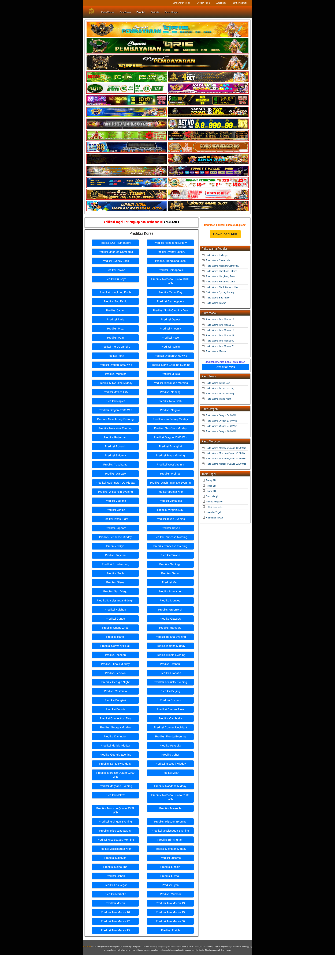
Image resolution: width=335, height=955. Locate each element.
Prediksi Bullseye (115, 279)
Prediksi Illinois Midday (115, 663)
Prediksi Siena (115, 582)
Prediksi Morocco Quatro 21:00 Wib (170, 797)
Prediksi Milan (170, 772)
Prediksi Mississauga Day (115, 830)
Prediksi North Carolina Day (170, 310)
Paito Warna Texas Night (218, 398)
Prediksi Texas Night (115, 518)
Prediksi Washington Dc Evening (170, 482)
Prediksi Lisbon (115, 875)
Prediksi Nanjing (170, 392)
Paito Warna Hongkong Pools (221, 276)
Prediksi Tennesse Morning (170, 537)
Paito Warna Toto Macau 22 (220, 335)
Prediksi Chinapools (170, 269)
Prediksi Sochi (115, 573)
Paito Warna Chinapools (218, 260)
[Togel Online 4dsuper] (167, 69)
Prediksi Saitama (115, 455)
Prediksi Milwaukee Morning (170, 382)
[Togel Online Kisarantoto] (208, 81)
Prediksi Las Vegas (115, 885)
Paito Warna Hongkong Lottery (221, 271)
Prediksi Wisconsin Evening (115, 491)
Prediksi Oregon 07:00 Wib (115, 410)
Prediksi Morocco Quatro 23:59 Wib (115, 810)
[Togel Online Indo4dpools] (126, 210)
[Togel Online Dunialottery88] (208, 151)
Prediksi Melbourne (115, 866)
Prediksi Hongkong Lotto (170, 260)
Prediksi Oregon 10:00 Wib (115, 364)
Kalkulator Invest (214, 517)
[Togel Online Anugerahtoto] (126, 187)
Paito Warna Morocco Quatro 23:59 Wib (226, 458)
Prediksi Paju (115, 337)
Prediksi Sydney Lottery (170, 251)
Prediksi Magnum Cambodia (115, 251)
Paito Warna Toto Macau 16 (220, 325)
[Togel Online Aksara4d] (126, 175)
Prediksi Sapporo (115, 527)
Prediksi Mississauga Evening (170, 830)
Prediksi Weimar (170, 473)
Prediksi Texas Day (170, 292)
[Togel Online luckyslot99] (208, 128)
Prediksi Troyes (170, 527)
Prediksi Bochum (170, 700)
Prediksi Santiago (170, 564)
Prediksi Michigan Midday (170, 848)
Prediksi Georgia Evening (115, 754)
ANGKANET (171, 222)
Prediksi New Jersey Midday (170, 419)
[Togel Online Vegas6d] (126, 163)
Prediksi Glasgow (170, 618)
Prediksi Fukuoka (170, 745)
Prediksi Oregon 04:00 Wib (170, 355)
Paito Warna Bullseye (217, 255)
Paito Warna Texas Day (218, 383)
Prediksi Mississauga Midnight (115, 600)
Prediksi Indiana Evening (170, 636)
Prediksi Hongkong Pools (115, 292)
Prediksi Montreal (170, 600)
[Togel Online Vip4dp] (208, 116)
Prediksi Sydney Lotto (115, 260)
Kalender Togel (213, 512)
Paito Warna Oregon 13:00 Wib (221, 420)
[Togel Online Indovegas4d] (208, 210)
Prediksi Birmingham (170, 839)
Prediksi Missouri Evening (170, 821)
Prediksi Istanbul (170, 663)
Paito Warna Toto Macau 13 (220, 319)
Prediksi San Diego (115, 591)
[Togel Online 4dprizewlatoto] (126, 199)
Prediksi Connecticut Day (115, 718)
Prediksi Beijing (170, 691)
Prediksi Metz (170, 582)
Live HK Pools (203, 2)
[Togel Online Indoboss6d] (208, 104)
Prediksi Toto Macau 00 (170, 921)
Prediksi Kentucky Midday (115, 763)
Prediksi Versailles (170, 500)
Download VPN (225, 366)
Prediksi (140, 12)
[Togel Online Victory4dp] (126, 116)
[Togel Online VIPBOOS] (167, 36)
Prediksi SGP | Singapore (115, 242)
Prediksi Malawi (115, 795)
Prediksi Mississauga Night (115, 848)
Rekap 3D (211, 485)
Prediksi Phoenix (170, 328)
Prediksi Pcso (170, 337)
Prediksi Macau (115, 903)
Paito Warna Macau (216, 351)
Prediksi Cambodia (170, 718)
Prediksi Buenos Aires (170, 709)
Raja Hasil (87, 947)
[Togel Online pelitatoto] (126, 93)
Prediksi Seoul (170, 573)
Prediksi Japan (115, 310)
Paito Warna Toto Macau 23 (220, 346)
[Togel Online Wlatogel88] (208, 140)
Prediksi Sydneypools (170, 301)
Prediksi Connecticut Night (170, 727)
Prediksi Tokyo (115, 546)
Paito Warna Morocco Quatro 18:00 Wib (226, 448)
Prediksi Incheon (115, 654)
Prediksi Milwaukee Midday (115, 382)
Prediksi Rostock (115, 446)
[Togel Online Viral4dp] (208, 93)
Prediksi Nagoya (170, 410)
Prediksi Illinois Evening (170, 654)
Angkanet (221, 2)
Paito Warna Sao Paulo (217, 297)
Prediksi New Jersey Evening (115, 419)
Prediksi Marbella (115, 894)
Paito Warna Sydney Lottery (220, 292)
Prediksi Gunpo (115, 618)
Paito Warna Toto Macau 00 (220, 340)
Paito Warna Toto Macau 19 (220, 330)
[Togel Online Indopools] (208, 199)
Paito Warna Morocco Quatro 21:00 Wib (226, 453)
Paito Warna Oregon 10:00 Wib (221, 431)
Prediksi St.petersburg (115, 564)
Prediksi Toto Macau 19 (170, 912)
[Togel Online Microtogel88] (126, 104)
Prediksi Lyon (170, 885)
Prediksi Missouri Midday (170, 763)
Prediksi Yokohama (115, 464)
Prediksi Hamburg (170, 627)
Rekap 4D (211, 491)
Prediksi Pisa (115, 328)
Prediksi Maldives (115, 857)
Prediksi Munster (115, 373)
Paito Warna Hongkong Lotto (220, 281)
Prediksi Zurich (170, 930)
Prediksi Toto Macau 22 (115, 921)
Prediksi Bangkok (115, 700)
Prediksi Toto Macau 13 (170, 903)
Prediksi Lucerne (170, 857)
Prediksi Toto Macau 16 (115, 912)
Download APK (225, 234)
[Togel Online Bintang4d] (208, 175)
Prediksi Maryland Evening (115, 786)
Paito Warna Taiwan (216, 303)
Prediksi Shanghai (170, 446)
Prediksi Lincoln (170, 866)
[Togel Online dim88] (167, 53)
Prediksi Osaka (170, 319)
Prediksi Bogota (115, 709)
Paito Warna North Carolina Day (222, 287)
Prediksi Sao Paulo (115, 301)
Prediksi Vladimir (115, 500)
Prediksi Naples (115, 401)
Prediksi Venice (115, 509)
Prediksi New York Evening (115, 428)
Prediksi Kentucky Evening (170, 682)
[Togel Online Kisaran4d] (126, 81)
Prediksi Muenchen (170, 591)
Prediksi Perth (115, 355)
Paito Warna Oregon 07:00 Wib (221, 426)
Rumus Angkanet (240, 2)
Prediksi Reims (170, 346)
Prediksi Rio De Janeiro (115, 346)
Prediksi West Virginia (170, 464)
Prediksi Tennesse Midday (115, 537)
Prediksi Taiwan (115, 269)
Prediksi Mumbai (170, 894)
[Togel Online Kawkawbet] (126, 128)
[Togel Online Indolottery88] (126, 151)
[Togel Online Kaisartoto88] (126, 140)
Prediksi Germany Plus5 (115, 645)
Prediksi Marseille (170, 808)
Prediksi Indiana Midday (170, 645)
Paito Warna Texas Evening (220, 388)
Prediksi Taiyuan (115, 555)
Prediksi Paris (115, 319)
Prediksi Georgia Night (115, 682)
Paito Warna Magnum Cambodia (222, 265)
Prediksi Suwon (170, 555)
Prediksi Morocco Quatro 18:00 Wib (170, 281)
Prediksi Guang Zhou (115, 627)
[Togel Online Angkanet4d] (208, 187)
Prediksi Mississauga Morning (115, 839)
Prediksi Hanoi (115, 636)
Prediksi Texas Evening (170, 518)
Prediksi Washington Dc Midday (115, 482)
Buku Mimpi (171, 12)
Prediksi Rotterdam (115, 437)
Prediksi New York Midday (170, 428)
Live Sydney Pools (181, 2)
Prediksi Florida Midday (115, 745)
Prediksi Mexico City (115, 392)
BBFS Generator (214, 507)
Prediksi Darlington (115, 736)
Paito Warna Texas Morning (220, 393)
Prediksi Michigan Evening (115, 821)
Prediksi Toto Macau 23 (115, 930)
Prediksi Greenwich (170, 609)
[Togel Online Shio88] (208, 163)
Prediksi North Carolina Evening (170, 364)
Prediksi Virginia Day (170, 509)
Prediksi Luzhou (170, 875)
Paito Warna (107, 12)
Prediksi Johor (170, 754)
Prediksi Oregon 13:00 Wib (170, 437)
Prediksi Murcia (170, 373)
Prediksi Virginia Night (170, 491)
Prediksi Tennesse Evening (170, 546)
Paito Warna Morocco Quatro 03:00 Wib (226, 464)
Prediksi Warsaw (115, 473)
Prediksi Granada (170, 673)
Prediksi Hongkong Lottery (170, 242)
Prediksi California (115, 691)
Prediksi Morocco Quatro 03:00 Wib (115, 774)
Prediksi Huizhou (115, 609)
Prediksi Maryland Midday (170, 786)
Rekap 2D (211, 480)
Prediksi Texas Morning (170, 455)
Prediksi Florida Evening (170, 736)
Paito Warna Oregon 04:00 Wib (221, 415)
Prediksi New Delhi (170, 401)
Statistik (155, 12)
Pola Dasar (125, 12)
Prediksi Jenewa (115, 673)
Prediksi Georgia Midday (115, 727)
